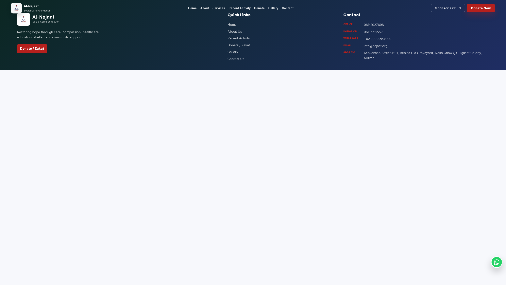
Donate (259, 8)
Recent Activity (240, 8)
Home (192, 8)
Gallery (273, 8)
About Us (235, 31)
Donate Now (481, 8)
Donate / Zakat (32, 48)
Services (218, 8)
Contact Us (236, 59)
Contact (288, 8)
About (204, 8)
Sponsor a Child (448, 8)
